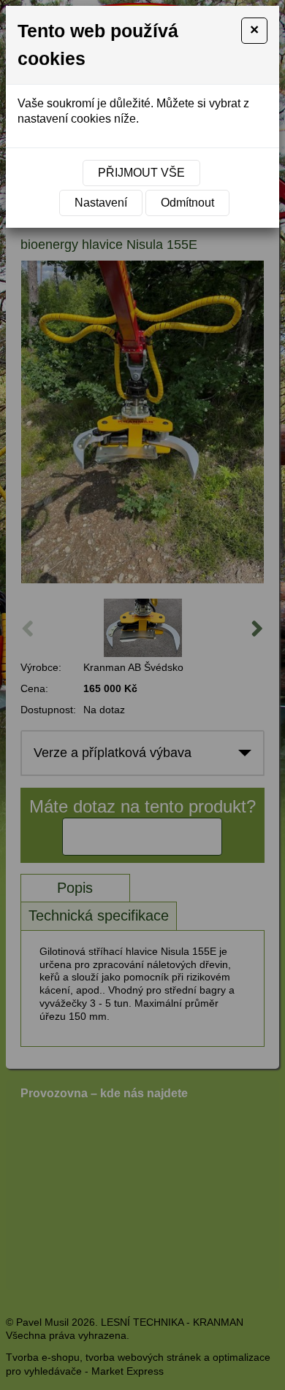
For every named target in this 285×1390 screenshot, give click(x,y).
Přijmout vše (141, 172)
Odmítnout (187, 202)
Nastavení (101, 202)
